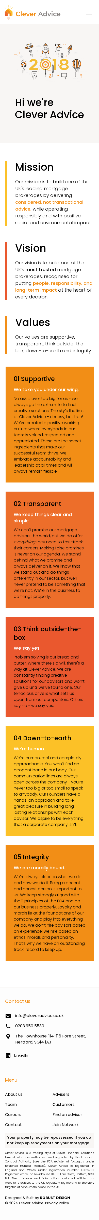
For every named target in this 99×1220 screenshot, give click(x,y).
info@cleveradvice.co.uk (39, 1016)
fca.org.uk (77, 1161)
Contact (13, 1125)
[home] (31, 12)
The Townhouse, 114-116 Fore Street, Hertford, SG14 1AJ (50, 1039)
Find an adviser (67, 1114)
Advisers (61, 1094)
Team (11, 1104)
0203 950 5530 (29, 1026)
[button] (89, 12)
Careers (13, 1114)
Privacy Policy (57, 1203)
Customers (64, 1104)
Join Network (66, 1125)
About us (14, 1094)
